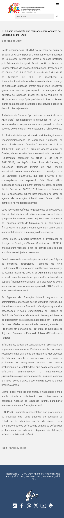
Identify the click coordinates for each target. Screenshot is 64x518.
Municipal (13, 447)
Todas (23, 447)
